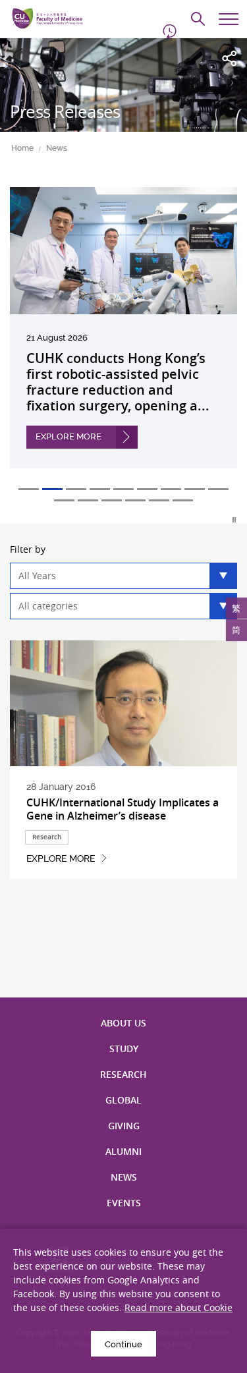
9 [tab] (218, 489)
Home (22, 148)
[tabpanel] (123, 337)
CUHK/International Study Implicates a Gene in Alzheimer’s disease (122, 809)
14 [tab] (159, 500)
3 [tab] (76, 489)
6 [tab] (147, 489)
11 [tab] (88, 500)
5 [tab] (123, 489)
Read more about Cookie (178, 1307)
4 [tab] (100, 489)
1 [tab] (28, 489)
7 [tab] (171, 489)
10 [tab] (64, 500)
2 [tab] (52, 489)
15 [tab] (183, 500)
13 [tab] (135, 500)
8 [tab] (194, 489)
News (56, 148)
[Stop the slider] (235, 519)
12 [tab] (111, 500)
